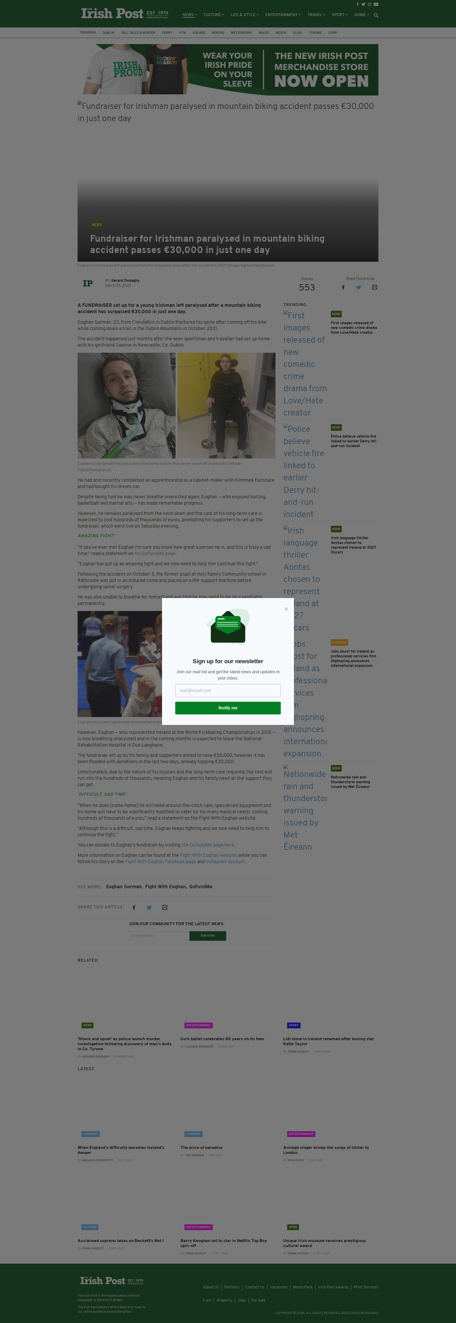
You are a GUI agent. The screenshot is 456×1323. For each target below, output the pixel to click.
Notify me (228, 708)
